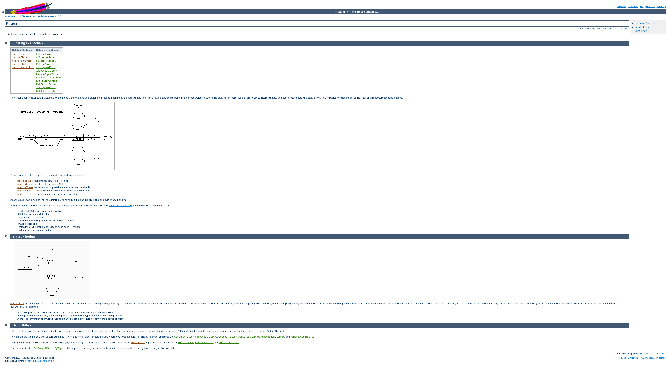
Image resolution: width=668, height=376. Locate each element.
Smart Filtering (642, 27)
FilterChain (43, 54)
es (610, 28)
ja (620, 28)
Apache (9, 16)
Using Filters (641, 31)
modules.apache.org (120, 205)
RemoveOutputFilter (48, 77)
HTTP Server (22, 16)
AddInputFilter (46, 67)
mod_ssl (22, 184)
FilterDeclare (45, 57)
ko (626, 28)
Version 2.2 (55, 16)
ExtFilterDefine (46, 81)
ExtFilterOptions (47, 84)
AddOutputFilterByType (48, 348)
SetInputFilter (46, 87)
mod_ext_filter (21, 61)
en (604, 28)
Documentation (39, 16)
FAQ (642, 6)
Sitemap (661, 6)
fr (615, 28)
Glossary (650, 6)
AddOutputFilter (46, 70)
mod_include (19, 64)
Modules (621, 6)
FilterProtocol (46, 61)
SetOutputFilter (46, 91)
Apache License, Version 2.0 (39, 360)
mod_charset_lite (23, 67)
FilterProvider (46, 64)
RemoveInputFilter (48, 74)
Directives (633, 6)
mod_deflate (19, 57)
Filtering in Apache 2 (645, 23)
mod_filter (19, 54)
